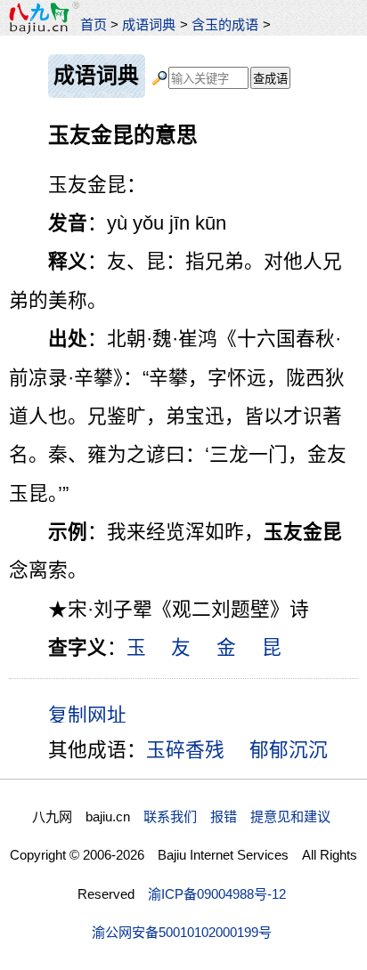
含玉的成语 (225, 24)
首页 (93, 24)
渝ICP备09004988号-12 (217, 893)
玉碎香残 (185, 750)
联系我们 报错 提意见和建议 (236, 816)
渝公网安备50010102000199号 (182, 932)
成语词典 (148, 24)
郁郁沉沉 (288, 750)
